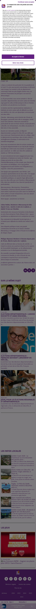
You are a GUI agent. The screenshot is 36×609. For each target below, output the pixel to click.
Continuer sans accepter (26, 2)
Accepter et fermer (18, 57)
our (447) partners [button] (11, 10)
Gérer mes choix (18, 63)
